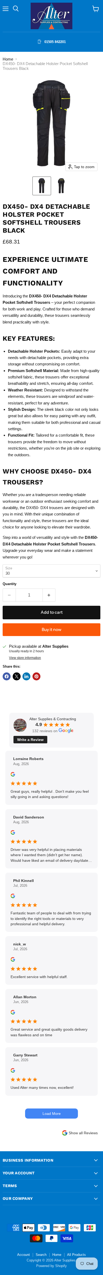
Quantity (9, 584)
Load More (52, 1113)
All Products (76, 1255)
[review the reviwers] (13, 775)
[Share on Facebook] (7, 676)
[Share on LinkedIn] (26, 676)
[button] (42, 186)
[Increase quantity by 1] (49, 595)
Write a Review (30, 739)
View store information (25, 658)
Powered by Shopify (51, 1266)
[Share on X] (17, 676)
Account (23, 1255)
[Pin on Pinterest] (36, 676)
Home (8, 59)
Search (41, 1255)
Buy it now (51, 629)
